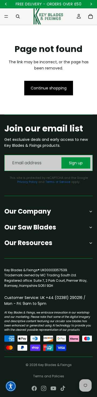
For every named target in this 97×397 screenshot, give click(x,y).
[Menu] (6, 16)
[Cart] (90, 16)
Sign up (76, 163)
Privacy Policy (27, 182)
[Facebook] (34, 388)
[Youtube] (53, 388)
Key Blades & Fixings (55, 365)
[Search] (18, 16)
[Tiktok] (63, 388)
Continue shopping (49, 88)
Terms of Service (57, 182)
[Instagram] (43, 388)
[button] (10, 386)
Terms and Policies (48, 376)
